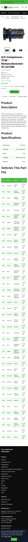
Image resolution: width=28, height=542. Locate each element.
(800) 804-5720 (5, 499)
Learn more (3, 88)
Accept (14, 539)
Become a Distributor (7, 504)
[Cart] (26, 7)
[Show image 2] (14, 50)
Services (3, 13)
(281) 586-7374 (10, 2)
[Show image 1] (7, 50)
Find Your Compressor (14, 13)
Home (2, 16)
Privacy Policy (7, 536)
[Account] (22, 7)
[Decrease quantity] (2, 92)
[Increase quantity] (7, 92)
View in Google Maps (6, 522)
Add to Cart (14, 92)
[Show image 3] (21, 50)
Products (16, 7)
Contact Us (4, 502)
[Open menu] (2, 7)
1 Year (7, 78)
